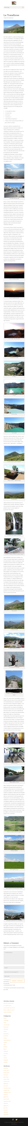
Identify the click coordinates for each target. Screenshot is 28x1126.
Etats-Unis (6, 1029)
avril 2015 (6, 1112)
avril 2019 (6, 1068)
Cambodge (6, 1020)
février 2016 (6, 1099)
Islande (5, 1042)
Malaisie (5, 1046)
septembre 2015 (7, 1101)
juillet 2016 (6, 1096)
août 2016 (6, 1094)
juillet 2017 (6, 1083)
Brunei (5, 1018)
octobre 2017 (6, 1081)
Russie (5, 1049)
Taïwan (5, 1057)
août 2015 (6, 1103)
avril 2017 (6, 1085)
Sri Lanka (6, 1053)
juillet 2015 (6, 1105)
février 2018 (6, 1079)
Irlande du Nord (7, 1040)
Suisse (5, 1055)
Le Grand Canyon (7, 1005)
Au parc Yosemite (7, 1012)
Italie (5, 1044)
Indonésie (11, 17)
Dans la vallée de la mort (9, 1009)
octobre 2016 (6, 1090)
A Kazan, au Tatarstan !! (9, 1003)
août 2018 (6, 1074)
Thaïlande (6, 1060)
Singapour (6, 1051)
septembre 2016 (7, 1092)
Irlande (5, 1038)
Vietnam (5, 1062)
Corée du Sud (6, 1024)
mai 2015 (6, 1110)
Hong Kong (6, 1033)
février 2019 (6, 1070)
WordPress (14, 1124)
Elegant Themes (14, 1122)
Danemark (6, 1027)
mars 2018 (6, 1077)
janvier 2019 (6, 1072)
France (5, 1031)
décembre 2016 (7, 1088)
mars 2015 (6, 1114)
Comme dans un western (9, 1007)
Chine (5, 1022)
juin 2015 (6, 1107)
